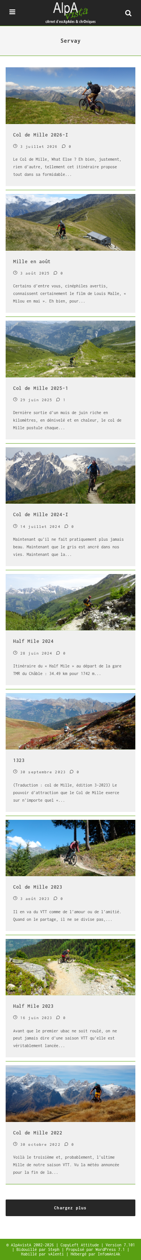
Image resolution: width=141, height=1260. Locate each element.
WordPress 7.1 (111, 1249)
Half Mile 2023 (33, 1006)
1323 (19, 760)
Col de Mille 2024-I (40, 514)
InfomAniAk (109, 1254)
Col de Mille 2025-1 (40, 388)
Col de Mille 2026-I (40, 135)
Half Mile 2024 (33, 641)
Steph (55, 1249)
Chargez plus (70, 1208)
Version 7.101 (120, 1245)
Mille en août (32, 261)
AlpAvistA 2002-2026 (33, 1245)
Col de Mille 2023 (37, 887)
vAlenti (57, 1254)
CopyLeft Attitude (81, 1245)
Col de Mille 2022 (37, 1133)
